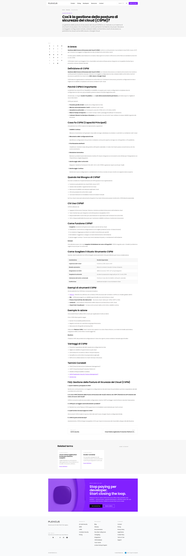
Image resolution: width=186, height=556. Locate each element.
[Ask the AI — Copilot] (63, 537)
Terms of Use (121, 537)
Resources (94, 3)
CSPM (80, 529)
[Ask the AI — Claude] (53, 537)
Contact (101, 3)
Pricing (79, 3)
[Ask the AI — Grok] (67, 537)
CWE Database (98, 540)
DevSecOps (72, 377)
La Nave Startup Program (100, 545)
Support (120, 540)
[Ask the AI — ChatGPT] (49, 537)
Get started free (96, 506)
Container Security (84, 532)
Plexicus (71, 294)
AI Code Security (83, 524)
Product (73, 3)
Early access (133, 3)
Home (63, 9)
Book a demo (108, 506)
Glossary (68, 9)
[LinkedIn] (53, 529)
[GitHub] (56, 529)
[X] (49, 529)
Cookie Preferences (119, 552)
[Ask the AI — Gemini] (60, 537)
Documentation (98, 529)
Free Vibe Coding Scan (100, 532)
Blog (95, 524)
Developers (86, 3)
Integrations (97, 537)
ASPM (80, 527)
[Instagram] (60, 529)
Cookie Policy (121, 534)
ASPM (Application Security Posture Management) (83, 374)
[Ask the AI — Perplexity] (56, 537)
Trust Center (97, 542)
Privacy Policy (121, 529)
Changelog (97, 534)
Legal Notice (121, 532)
